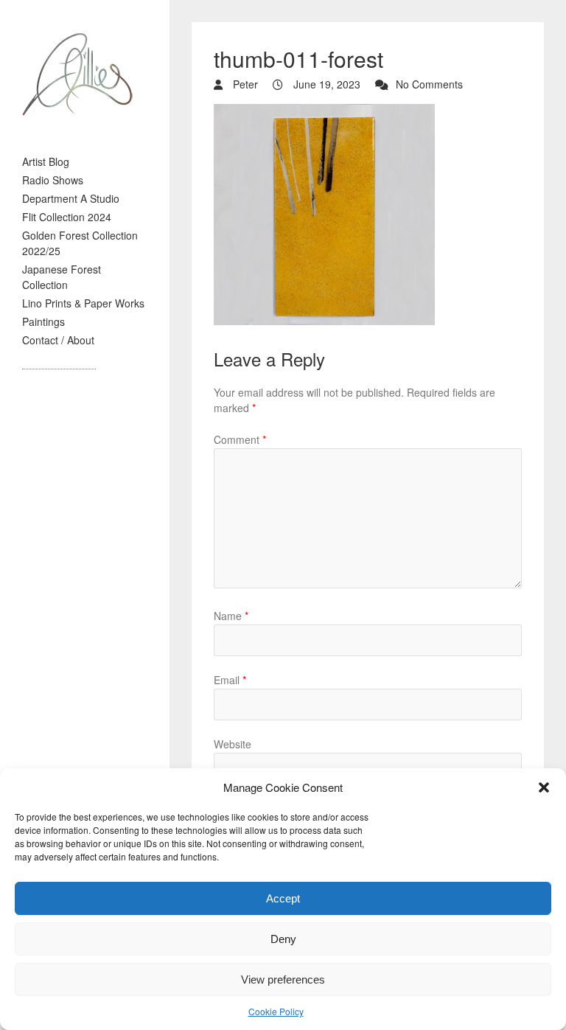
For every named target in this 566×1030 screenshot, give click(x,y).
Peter (244, 84)
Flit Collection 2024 (66, 216)
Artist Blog (45, 161)
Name (231, 615)
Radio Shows (52, 180)
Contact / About (58, 340)
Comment (240, 439)
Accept (283, 898)
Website (232, 744)
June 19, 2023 (325, 84)
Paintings (43, 321)
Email (230, 679)
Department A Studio (70, 198)
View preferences (283, 979)
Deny (283, 939)
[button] (544, 787)
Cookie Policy (276, 1011)
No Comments (429, 84)
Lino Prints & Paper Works (83, 303)
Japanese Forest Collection (61, 277)
